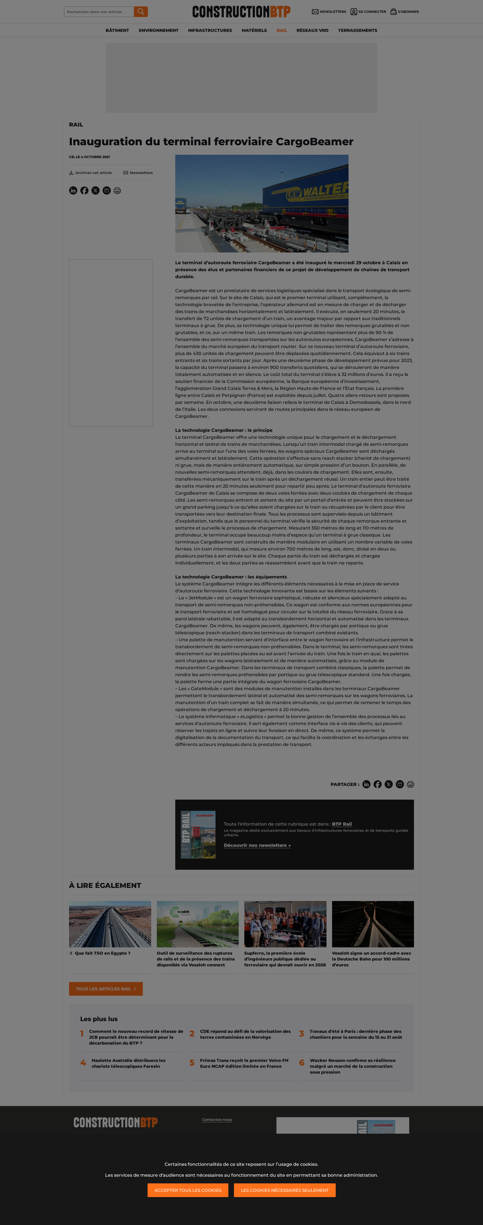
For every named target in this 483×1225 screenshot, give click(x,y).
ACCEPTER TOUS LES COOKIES (188, 1190)
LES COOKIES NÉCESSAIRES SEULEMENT (285, 1190)
